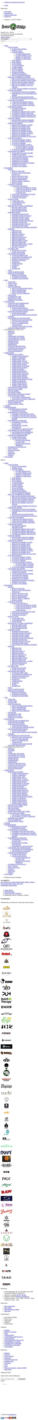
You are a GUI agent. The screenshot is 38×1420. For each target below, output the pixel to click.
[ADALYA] (6, 910)
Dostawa (7, 1353)
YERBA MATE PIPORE (19, 376)
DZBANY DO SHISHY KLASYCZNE (24, 136)
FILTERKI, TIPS (13, 249)
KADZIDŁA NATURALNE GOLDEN (24, 415)
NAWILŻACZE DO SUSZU (20, 259)
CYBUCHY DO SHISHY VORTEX (23, 103)
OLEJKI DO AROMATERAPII (17, 435)
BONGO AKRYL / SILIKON (21, 181)
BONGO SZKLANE (18, 171)
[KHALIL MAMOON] (6, 1115)
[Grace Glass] (6, 1062)
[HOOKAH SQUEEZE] (6, 1089)
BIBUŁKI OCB (16, 230)
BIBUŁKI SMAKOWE (19, 242)
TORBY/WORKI (17, 263)
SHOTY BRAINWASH (19, 290)
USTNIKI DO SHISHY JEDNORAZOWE (19, 109)
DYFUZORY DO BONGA (20, 196)
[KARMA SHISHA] (6, 1102)
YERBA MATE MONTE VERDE (22, 379)
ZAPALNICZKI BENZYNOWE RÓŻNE (24, 315)
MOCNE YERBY (13, 391)
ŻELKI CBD (12, 295)
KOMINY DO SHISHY (19, 154)
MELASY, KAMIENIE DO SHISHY (19, 77)
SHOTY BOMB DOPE (19, 292)
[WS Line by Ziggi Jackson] (6, 1267)
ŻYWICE (11, 452)
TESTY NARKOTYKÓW (16, 272)
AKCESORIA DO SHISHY (16, 151)
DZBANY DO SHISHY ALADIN (22, 125)
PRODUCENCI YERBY (15, 354)
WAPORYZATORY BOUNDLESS (22, 221)
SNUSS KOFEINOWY (15, 351)
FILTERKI (11, 333)
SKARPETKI (16, 268)
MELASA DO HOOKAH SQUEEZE (23, 79)
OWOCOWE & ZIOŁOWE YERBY (19, 394)
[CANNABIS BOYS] (6, 963)
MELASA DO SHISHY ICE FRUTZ (23, 83)
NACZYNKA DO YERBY (16, 396)
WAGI (10, 270)
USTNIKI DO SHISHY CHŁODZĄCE (24, 117)
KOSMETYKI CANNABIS (12, 1343)
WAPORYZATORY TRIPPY (20, 219)
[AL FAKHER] (6, 917)
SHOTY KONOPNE (14, 287)
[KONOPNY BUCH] (6, 1135)
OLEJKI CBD (12, 285)
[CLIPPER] (6, 970)
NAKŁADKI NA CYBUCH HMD (22, 153)
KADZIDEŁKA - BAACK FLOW (22, 429)
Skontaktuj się (8, 13)
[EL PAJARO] (6, 1016)
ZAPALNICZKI (9, 1338)
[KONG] (6, 1128)
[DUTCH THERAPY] (6, 1003)
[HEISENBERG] (6, 1069)
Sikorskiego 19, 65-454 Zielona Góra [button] (19, 1291)
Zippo (10, 885)
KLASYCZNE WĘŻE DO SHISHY (23, 121)
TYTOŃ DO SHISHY (15, 138)
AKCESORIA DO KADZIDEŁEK (22, 432)
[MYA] (6, 1155)
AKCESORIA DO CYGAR (16, 339)
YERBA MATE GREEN (19, 364)
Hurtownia (7, 1358)
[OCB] (6, 1174)
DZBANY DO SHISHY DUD (21, 135)
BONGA (11, 169)
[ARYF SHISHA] (6, 943)
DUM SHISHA (16, 62)
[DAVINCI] (6, 976)
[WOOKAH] (6, 1260)
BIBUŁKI (11, 229)
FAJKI (10, 334)
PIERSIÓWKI (12, 344)
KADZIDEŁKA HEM (18, 410)
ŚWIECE (11, 455)
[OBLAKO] (6, 1168)
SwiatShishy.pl (12, 1414)
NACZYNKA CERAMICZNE (21, 397)
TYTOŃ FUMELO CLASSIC (24, 146)
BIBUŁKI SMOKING (18, 239)
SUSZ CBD (11, 282)
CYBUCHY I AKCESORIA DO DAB (23, 194)
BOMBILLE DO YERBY (16, 401)
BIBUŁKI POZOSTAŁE (19, 245)
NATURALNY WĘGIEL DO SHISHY (23, 92)
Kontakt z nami (8, 1361)
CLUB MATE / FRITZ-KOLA (13, 1337)
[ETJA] (6, 1023)
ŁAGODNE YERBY (14, 392)
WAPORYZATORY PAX (19, 222)
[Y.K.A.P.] (6, 1280)
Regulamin (7, 1363)
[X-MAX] (6, 1274)
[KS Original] (6, 1141)
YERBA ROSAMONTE (19, 371)
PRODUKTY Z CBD (14, 298)
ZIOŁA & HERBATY (14, 402)
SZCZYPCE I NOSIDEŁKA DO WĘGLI (24, 98)
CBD (6, 1333)
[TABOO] (6, 1227)
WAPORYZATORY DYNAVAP (21, 216)
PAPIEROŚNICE (13, 343)
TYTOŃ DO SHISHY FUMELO (22, 145)
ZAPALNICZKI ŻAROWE (16, 306)
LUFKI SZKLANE (18, 201)
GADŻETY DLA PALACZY (17, 348)
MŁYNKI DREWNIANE (19, 211)
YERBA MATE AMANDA (20, 356)
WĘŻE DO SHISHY (14, 118)
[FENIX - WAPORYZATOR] (6, 1036)
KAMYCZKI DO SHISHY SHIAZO (23, 82)
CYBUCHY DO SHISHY (16, 100)
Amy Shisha (12, 882)
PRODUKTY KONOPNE (16, 273)
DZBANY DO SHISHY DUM (21, 128)
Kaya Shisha (4, 882)
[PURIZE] (6, 1188)
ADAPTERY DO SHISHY (20, 158)
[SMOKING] (6, 1214)
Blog (5, 1366)
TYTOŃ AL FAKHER (19, 143)
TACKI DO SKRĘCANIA (20, 255)
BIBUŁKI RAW (17, 232)
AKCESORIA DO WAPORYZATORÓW (24, 227)
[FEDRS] (6, 1029)
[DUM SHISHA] (6, 996)
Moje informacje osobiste (11, 1309)
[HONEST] (6, 1082)
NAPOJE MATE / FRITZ (15, 404)
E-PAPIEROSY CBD (14, 296)
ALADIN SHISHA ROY (23, 54)
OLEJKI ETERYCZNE (19, 437)
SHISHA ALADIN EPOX (23, 59)
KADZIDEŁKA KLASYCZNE (17, 409)
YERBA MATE (9, 1335)
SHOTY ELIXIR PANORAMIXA (22, 288)
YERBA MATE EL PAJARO (20, 366)
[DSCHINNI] (6, 983)
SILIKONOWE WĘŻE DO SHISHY (23, 120)
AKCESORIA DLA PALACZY (14, 1340)
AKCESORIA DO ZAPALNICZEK (19, 318)
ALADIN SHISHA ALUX (23, 55)
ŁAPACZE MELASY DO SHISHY (22, 156)
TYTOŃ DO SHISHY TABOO (21, 140)
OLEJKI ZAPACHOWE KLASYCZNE (22, 441)
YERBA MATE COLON (19, 361)
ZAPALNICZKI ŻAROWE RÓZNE (23, 310)
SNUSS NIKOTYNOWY (16, 349)
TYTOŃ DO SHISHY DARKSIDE (22, 150)
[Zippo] (6, 1287)
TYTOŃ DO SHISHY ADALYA (22, 141)
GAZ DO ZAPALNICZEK (20, 321)
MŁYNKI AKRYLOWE (19, 207)
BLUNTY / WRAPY (18, 247)
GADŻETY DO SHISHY (19, 166)
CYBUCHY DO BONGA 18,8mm (25, 189)
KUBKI (14, 267)
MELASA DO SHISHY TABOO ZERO (24, 80)
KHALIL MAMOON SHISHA (21, 75)
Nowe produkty (9, 1356)
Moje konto (7, 11)
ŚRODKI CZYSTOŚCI (19, 164)
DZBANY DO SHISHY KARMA (22, 131)
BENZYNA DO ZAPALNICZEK (22, 320)
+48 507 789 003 (21, 1295)
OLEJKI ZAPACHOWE (19, 438)
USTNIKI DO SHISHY (15, 107)
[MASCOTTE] (6, 1148)
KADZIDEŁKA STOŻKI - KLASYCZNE (20, 423)
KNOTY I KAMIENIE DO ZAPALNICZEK (20, 324)
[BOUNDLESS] (6, 950)
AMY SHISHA (16, 60)
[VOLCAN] (6, 1247)
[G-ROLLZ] (6, 1056)
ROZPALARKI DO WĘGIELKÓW (23, 97)
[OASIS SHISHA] (6, 1161)
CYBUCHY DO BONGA (20, 186)
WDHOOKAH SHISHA (19, 74)
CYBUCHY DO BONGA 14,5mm (25, 188)
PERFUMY (11, 453)
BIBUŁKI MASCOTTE (19, 237)
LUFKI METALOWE (18, 202)
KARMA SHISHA (17, 69)
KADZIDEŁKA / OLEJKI (12, 1342)
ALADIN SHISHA (17, 52)
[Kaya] (6, 1108)
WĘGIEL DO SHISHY (15, 90)
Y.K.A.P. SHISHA (17, 70)
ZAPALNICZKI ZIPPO (19, 313)
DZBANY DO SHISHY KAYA (21, 130)
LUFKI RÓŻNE (17, 204)
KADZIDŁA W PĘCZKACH (17, 447)
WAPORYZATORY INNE (20, 225)
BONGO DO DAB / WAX (20, 176)
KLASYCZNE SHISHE (19, 49)
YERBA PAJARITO (18, 369)
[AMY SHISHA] (6, 937)
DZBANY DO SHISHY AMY (21, 126)
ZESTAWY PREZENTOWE (16, 328)
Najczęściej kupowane (11, 1359)
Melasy (27, 882)
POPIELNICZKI (13, 341)
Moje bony (7, 1311)
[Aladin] (6, 930)
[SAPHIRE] (6, 1201)
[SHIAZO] (6, 1207)
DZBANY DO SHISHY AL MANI (22, 133)
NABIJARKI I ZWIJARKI (16, 336)
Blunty (7, 885)
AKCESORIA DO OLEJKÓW (21, 434)
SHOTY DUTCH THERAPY (21, 293)
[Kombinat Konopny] (6, 1122)
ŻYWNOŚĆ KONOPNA (19, 277)
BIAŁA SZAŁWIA (14, 450)
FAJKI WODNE (13, 47)
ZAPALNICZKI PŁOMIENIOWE (18, 303)
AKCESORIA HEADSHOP (16, 254)
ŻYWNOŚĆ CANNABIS (12, 1345)
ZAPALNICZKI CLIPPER (16, 305)
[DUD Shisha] (6, 990)
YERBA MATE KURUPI (19, 367)
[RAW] (6, 1194)
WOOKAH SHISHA (18, 72)
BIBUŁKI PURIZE (18, 235)
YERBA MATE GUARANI (20, 363)
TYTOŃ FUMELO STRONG (24, 148)
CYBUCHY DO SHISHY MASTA (22, 102)
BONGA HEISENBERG (19, 179)
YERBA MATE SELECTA (20, 372)
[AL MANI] (6, 923)
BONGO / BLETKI (10, 1332)
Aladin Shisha (20, 882)
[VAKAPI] (6, 1234)
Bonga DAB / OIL (13, 884)
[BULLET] (6, 956)
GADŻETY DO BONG (15, 184)
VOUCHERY (8, 1347)
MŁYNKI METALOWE (19, 209)
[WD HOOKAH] (6, 1254)
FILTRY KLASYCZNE (19, 250)
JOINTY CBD (12, 283)
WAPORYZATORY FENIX (20, 214)
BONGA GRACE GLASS (20, 178)
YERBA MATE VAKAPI (19, 386)
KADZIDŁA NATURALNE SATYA (23, 414)
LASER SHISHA (17, 67)
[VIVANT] (6, 1240)
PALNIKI (11, 316)
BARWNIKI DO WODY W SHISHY (23, 163)
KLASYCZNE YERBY (15, 389)
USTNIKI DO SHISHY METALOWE (23, 112)
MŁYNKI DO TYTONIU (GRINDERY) (20, 206)
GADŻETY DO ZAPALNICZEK (22, 326)
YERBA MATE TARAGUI (20, 374)
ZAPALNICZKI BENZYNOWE (18, 311)
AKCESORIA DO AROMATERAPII (19, 430)
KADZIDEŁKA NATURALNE (17, 412)
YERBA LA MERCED (19, 381)
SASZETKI (15, 265)
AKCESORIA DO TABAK (16, 338)
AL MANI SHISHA (18, 65)
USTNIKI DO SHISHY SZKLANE (22, 113)
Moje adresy (8, 1308)
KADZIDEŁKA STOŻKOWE (17, 420)
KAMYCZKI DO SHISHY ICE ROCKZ (24, 88)
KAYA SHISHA (17, 64)
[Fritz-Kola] (6, 1049)
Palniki (15, 885)
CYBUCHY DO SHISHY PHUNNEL (23, 105)
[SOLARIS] (6, 1221)
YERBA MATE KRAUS (19, 382)
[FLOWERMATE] (6, 1042)
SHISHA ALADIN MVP (23, 57)
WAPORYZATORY (14, 212)
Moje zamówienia (9, 1306)
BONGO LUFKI (13, 199)
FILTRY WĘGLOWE (18, 252)
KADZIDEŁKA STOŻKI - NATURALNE (20, 426)
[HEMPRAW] (6, 1075)
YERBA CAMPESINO (19, 358)
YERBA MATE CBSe (18, 359)
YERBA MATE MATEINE (20, 377)
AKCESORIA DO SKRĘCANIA (22, 257)
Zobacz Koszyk (5, 37)
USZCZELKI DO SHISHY (20, 159)
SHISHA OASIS (17, 50)
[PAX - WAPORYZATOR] (6, 1181)
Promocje (7, 1354)
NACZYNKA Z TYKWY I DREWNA (23, 399)
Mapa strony (8, 1369)
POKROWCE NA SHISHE (20, 161)
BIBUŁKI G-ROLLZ (18, 234)
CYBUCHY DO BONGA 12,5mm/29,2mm (23, 191)
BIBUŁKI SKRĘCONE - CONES (22, 244)
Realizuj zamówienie (10, 15)
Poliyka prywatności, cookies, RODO (15, 1368)
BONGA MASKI (17, 183)
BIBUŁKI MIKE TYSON (19, 240)
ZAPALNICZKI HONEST (20, 308)
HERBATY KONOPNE (19, 275)
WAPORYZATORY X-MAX (20, 217)
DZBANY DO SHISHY (15, 123)
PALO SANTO (12, 448)
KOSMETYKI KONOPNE (20, 278)
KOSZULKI (15, 262)
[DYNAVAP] (6, 1009)
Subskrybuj (22, 1379)
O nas (6, 1364)
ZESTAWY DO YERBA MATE (17, 387)
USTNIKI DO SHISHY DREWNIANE (24, 115)
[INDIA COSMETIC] (6, 1095)
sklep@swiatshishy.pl (23, 1296)
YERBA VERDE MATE (19, 384)
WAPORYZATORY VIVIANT (21, 224)
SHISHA (7, 1330)
